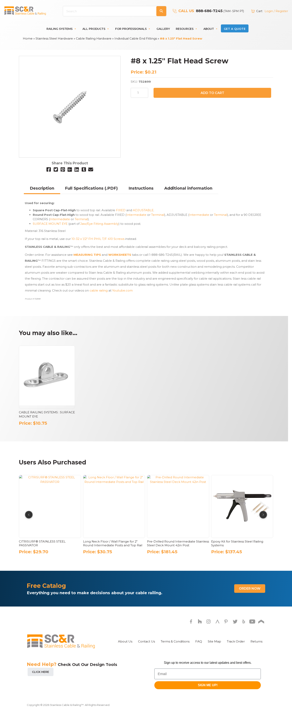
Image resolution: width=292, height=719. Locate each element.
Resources (184, 29)
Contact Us (146, 641)
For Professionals (131, 29)
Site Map (214, 641)
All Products (93, 29)
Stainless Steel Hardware (54, 38)
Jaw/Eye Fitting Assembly (99, 224)
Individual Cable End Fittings (135, 38)
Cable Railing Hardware (93, 38)
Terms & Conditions (175, 641)
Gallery (163, 29)
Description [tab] (42, 188)
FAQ (198, 641)
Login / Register (276, 11)
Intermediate (136, 215)
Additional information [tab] (188, 188)
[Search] (161, 11)
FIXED (121, 210)
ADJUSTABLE (143, 210)
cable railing (99, 290)
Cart (259, 11)
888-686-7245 (209, 11)
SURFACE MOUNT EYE (50, 224)
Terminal (157, 215)
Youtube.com (122, 290)
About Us (125, 641)
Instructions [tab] (141, 188)
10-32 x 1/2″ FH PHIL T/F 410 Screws (98, 239)
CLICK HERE (40, 672)
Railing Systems (59, 29)
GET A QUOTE (235, 29)
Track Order (236, 641)
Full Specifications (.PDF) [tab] (91, 188)
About (208, 29)
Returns (256, 641)
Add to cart (212, 93)
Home (28, 38)
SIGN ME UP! (208, 685)
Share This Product (70, 163)
